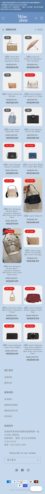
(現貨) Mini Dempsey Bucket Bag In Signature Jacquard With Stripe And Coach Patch (12, 213)
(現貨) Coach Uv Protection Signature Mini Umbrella (33, 59)
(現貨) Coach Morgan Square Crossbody (12, 166)
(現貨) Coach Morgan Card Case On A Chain (32, 95)
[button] (3, 18)
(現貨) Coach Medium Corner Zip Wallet (33, 130)
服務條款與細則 (11, 405)
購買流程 (8, 383)
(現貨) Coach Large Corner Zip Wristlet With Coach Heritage (33, 253)
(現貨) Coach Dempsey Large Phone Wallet (12, 346)
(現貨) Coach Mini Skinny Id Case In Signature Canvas (12, 59)
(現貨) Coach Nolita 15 (33, 216)
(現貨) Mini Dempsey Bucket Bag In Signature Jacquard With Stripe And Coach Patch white (12, 270)
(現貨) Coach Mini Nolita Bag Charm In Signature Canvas (12, 310)
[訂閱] (38, 460)
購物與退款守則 (11, 410)
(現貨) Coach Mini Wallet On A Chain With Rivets (33, 166)
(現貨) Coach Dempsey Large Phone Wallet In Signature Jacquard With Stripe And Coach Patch (32, 349)
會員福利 (8, 399)
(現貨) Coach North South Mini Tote (12, 130)
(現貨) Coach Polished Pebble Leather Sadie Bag (33, 310)
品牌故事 (8, 377)
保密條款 (8, 416)
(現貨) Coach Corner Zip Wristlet (12, 95)
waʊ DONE (18, 490)
